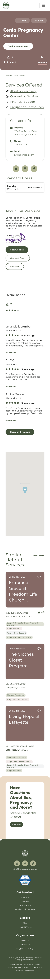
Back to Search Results (15, 76)
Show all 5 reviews (20, 432)
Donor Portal (25, 905)
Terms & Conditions (31, 964)
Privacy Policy (16, 964)
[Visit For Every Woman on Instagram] (17, 863)
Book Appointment (18, 46)
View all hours (34, 187)
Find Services (25, 927)
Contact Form (17, 258)
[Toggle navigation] (43, 5)
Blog (25, 923)
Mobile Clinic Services (25, 909)
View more (39, 556)
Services (14, 266)
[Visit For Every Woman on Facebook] (25, 863)
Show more (11, 352)
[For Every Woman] (6, 5)
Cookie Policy (36, 967)
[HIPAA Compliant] (25, 880)
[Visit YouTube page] (16, 168)
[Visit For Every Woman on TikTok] (33, 863)
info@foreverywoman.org (25, 869)
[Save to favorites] (39, 577)
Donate (25, 897)
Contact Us (25, 944)
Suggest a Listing (24, 948)
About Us (24, 940)
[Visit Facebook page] (34, 168)
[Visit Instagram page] (25, 168)
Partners (25, 901)
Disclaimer (12, 967)
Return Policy (23, 967)
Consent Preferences (25, 971)
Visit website (17, 250)
